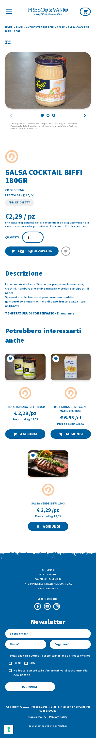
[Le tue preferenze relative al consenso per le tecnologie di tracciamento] (8, 729)
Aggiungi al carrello (34, 251)
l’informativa (54, 670)
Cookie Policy (37, 717)
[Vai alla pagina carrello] (85, 11)
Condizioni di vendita (48, 579)
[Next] (84, 115)
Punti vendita (47, 574)
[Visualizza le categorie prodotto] (7, 41)
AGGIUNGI (28, 434)
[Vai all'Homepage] (48, 12)
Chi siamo (48, 569)
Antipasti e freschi (40, 27)
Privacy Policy (58, 717)
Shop (19, 27)
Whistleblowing (48, 588)
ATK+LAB (62, 725)
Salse (61, 27)
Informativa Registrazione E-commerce (48, 583)
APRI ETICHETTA (19, 202)
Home (9, 27)
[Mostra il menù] (9, 11)
